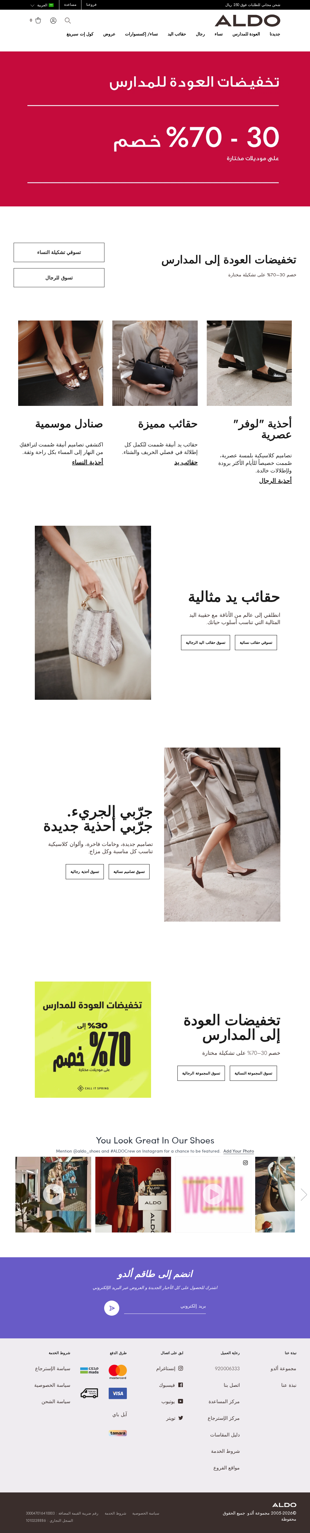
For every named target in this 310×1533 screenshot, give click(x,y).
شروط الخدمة (115, 1513)
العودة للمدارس (246, 34)
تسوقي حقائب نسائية (256, 642)
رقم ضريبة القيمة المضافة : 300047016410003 (62, 1513)
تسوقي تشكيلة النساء (59, 252)
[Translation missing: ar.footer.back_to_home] (284, 1505)
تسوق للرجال (58, 277)
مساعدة (70, 4)
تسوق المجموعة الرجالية (201, 1073)
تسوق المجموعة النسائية (253, 1073)
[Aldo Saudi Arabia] (247, 24)
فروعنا (91, 4)
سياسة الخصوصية (145, 1513)
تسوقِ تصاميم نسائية (129, 871)
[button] (42, 5)
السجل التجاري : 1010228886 (49, 1520)
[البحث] (68, 21)
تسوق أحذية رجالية (85, 871)
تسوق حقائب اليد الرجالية (205, 642)
